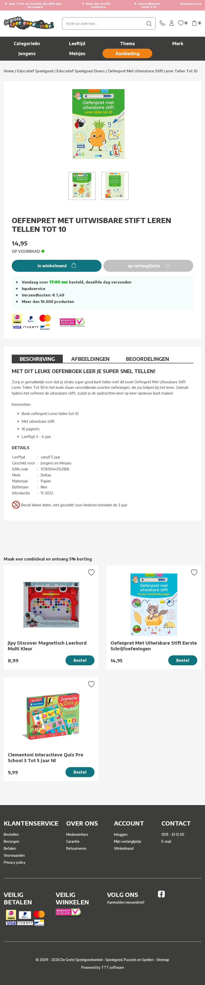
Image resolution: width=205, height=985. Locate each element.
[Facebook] (161, 896)
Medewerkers (77, 834)
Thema (127, 43)
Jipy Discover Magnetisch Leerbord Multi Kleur (47, 645)
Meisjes (77, 53)
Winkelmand (124, 848)
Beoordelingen (147, 359)
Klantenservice (190, 3)
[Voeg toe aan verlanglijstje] (91, 572)
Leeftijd (77, 43)
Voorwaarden (14, 855)
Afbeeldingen (90, 359)
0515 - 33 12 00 (173, 834)
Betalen (10, 848)
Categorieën (27, 43)
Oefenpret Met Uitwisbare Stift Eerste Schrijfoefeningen (153, 645)
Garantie (73, 841)
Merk (177, 43)
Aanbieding (128, 53)
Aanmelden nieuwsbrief (125, 902)
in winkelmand (53, 265)
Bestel (80, 660)
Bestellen (11, 834)
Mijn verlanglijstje (127, 841)
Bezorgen (11, 841)
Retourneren (76, 848)
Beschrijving (37, 359)
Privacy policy (15, 862)
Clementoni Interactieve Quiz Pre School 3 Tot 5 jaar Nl (45, 757)
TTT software (112, 967)
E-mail (166, 841)
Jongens (27, 53)
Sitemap (162, 960)
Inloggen (121, 834)
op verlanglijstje (144, 265)
